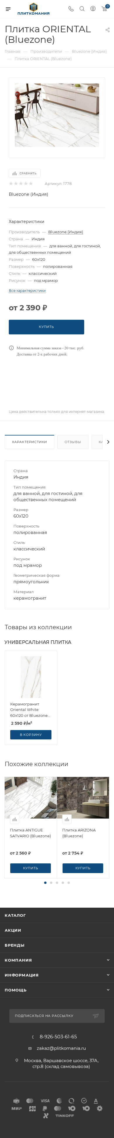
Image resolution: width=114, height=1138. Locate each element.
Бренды (15, 945)
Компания (18, 960)
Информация (22, 975)
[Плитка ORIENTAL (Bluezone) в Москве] (57, 115)
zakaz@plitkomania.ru (61, 1048)
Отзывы (73, 442)
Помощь (16, 990)
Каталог (15, 915)
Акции (13, 930)
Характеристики (29, 442)
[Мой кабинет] (93, 9)
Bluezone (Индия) (28, 194)
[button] (45, 883)
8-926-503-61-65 (58, 1037)
